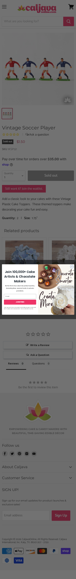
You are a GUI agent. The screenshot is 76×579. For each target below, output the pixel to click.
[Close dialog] (71, 266)
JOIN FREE (20, 302)
